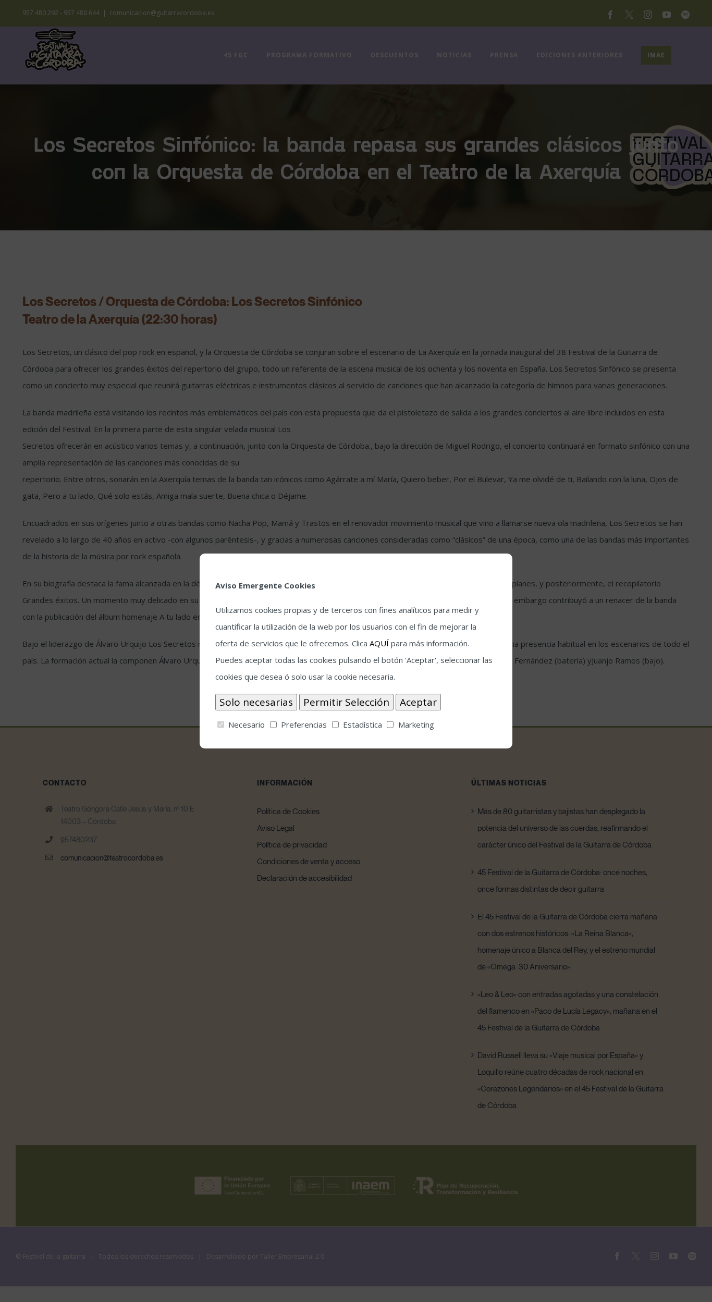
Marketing (416, 724)
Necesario (246, 724)
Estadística (362, 724)
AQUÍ (379, 643)
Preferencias (304, 724)
